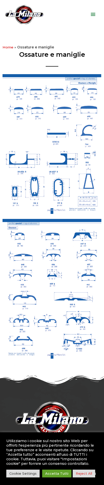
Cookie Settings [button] (23, 473)
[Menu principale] (93, 14)
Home (8, 47)
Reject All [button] (84, 473)
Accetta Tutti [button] (56, 473)
